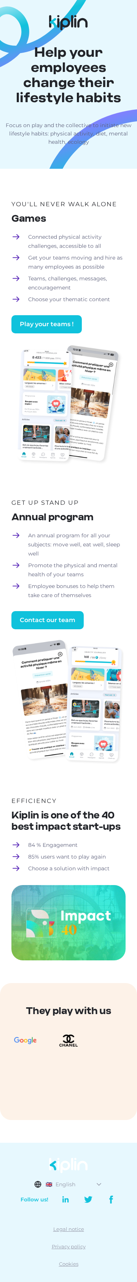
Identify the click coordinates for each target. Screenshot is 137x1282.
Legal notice (68, 1229)
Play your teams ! (46, 324)
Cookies (68, 1264)
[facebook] (108, 1199)
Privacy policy (69, 1246)
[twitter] (88, 1199)
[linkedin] (65, 1199)
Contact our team (47, 620)
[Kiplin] (68, 22)
